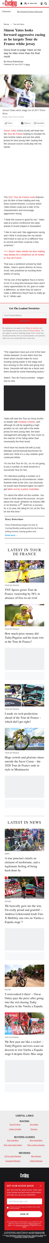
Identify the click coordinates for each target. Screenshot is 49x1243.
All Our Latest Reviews (13, 1156)
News (28, 64)
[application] (24, 397)
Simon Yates (10, 130)
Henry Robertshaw (15, 62)
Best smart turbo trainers (13, 1145)
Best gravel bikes (36, 1140)
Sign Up (24, 1214)
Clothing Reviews (36, 1161)
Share (10, 123)
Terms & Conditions (22, 1225)
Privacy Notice (34, 331)
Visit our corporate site (36, 1233)
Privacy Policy (33, 1223)
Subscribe (33, 3)
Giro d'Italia (34, 1124)
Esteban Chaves (26, 422)
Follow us (27, 123)
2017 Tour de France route (21, 197)
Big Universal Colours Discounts (30, 12)
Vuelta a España (15, 1129)
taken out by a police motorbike (23, 489)
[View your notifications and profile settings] (21, 3)
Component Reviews (12, 1161)
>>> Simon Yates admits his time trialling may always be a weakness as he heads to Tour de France (24, 254)
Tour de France (18, 24)
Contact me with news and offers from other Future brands (25, 1207)
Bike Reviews (36, 1156)
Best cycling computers (36, 1145)
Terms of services (32, 328)
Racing (6, 24)
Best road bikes (13, 1140)
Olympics (34, 1129)
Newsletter (40, 123)
